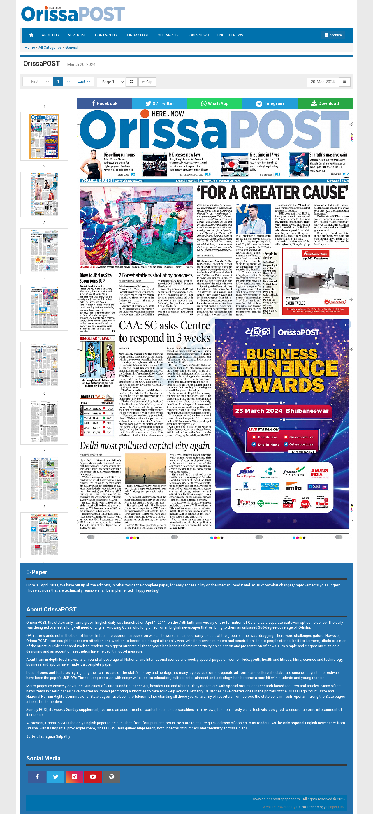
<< (48, 81)
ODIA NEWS (199, 35)
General (71, 47)
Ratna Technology (311, 807)
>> (68, 81)
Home (30, 47)
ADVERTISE (77, 35)
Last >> (84, 81)
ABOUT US (50, 35)
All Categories (50, 47)
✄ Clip (147, 82)
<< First (32, 81)
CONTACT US (106, 35)
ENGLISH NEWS (230, 35)
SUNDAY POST (137, 35)
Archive (335, 35)
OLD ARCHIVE (169, 35)
